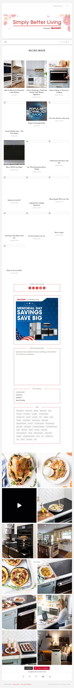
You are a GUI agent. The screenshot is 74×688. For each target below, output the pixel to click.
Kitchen (30, 423)
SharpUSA (19, 397)
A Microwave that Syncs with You (59, 162)
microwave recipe (51, 426)
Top (68, 684)
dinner (46, 417)
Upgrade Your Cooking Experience (36, 204)
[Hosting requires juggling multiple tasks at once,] (19, 541)
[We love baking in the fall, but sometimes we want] (19, 647)
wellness (29, 439)
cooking (34, 414)
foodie (19, 420)
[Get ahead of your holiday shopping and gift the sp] (54, 647)
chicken (19, 414)
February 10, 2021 (59, 95)
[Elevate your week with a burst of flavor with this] (54, 505)
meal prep (19, 426)
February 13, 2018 (36, 172)
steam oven (48, 433)
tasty (38, 436)
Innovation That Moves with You (14, 237)
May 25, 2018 (14, 136)
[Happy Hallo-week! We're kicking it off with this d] (19, 612)
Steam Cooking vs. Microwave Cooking (59, 91)
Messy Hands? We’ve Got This (59, 199)
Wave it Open (59, 232)
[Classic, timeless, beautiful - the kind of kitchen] (54, 541)
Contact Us (19, 395)
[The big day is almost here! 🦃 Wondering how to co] (19, 470)
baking (36, 410)
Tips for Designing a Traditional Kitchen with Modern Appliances (36, 92)
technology (49, 436)
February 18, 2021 (36, 97)
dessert (35, 417)
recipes (37, 430)
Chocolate (26, 414)
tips (18, 439)
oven (18, 430)
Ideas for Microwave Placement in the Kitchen (14, 91)
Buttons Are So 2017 (14, 200)
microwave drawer (38, 426)
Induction (45, 420)
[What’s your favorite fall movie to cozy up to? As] (19, 505)
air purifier (20, 410)
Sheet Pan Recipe (21, 433)
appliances (29, 410)
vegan (23, 439)
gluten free (26, 420)
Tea (42, 436)
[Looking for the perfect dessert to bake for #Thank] (54, 470)
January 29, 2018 (37, 238)
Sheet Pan (44, 430)
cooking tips (20, 417)
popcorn (24, 430)
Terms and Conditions (26, 684)
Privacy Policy (16, 684)
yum (35, 439)
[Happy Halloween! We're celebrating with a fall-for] (54, 576)
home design (36, 420)
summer (19, 436)
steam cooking (38, 433)
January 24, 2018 (14, 273)
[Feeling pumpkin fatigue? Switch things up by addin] (19, 576)
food (51, 417)
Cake (49, 410)
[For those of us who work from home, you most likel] (54, 612)
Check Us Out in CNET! (14, 270)
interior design (21, 423)
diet (40, 417)
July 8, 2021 (14, 95)
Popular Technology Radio (36, 123)
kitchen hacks (50, 423)
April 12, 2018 (37, 125)
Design (28, 417)
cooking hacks (43, 414)
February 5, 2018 (59, 165)
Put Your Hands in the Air (36, 236)
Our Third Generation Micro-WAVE (36, 168)
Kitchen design (39, 423)
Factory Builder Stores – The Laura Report (14, 132)
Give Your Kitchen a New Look (59, 118)
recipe (31, 430)
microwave (27, 426)
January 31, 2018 (37, 207)
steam (30, 433)
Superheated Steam (28, 436)
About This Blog (20, 400)
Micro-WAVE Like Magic (14, 167)
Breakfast (43, 410)
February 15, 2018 (59, 121)
